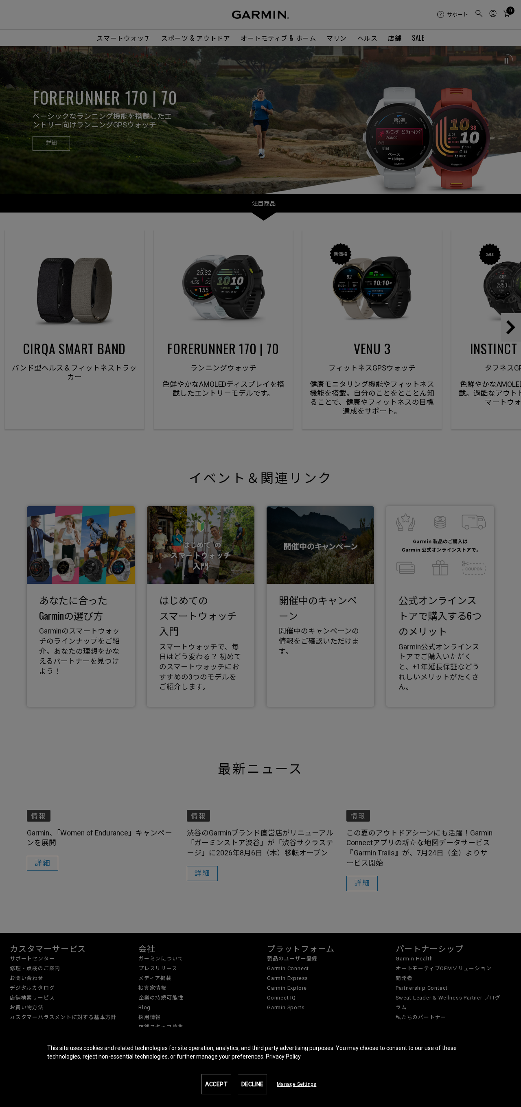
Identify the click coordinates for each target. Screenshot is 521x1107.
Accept (216, 1084)
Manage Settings (296, 1084)
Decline (252, 1084)
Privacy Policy (283, 1056)
